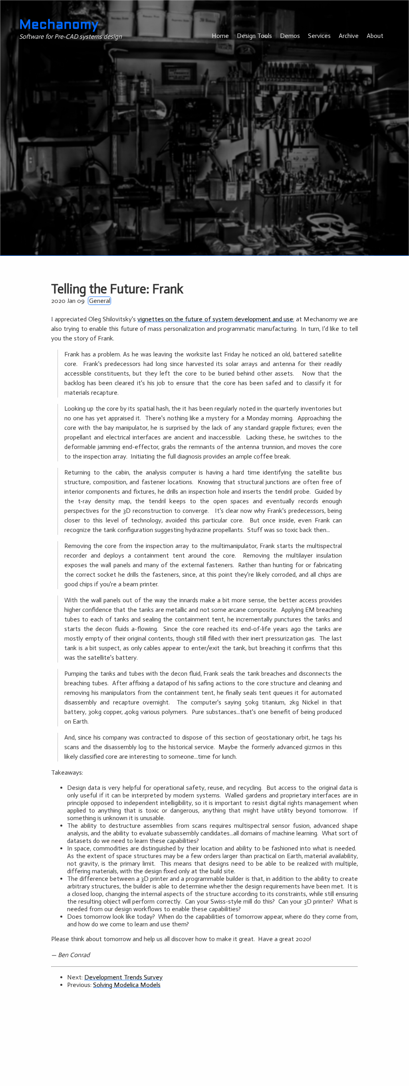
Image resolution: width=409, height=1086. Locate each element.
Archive (349, 36)
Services (319, 36)
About (375, 36)
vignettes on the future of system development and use (215, 319)
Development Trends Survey (123, 977)
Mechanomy (58, 26)
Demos (290, 36)
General (99, 301)
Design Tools (254, 36)
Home (220, 36)
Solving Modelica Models (127, 985)
